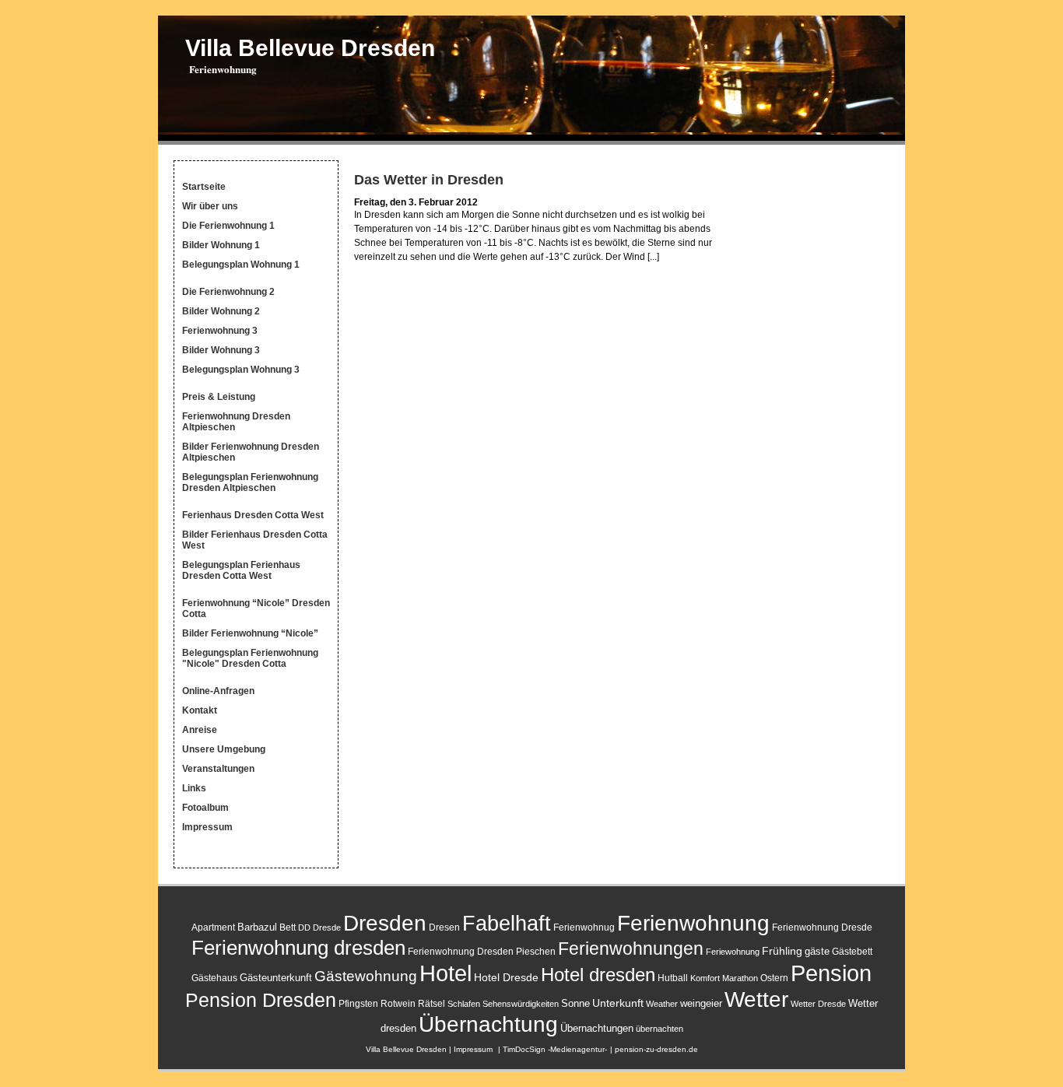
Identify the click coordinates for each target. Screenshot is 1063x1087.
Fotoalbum (205, 807)
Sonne (575, 1003)
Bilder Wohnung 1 (221, 245)
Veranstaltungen (218, 768)
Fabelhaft (506, 923)
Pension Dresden (260, 1000)
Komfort (705, 978)
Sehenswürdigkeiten (520, 1003)
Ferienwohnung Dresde (822, 927)
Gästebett (852, 951)
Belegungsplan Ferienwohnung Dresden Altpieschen (250, 482)
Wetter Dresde (818, 1003)
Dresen (444, 927)
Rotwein (398, 1003)
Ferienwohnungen (630, 948)
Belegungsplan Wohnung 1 (241, 264)
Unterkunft (618, 1003)
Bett (287, 927)
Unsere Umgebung (223, 749)
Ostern (774, 978)
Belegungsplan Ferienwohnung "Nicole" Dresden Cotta (250, 658)
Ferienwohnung (693, 923)
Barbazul (257, 927)
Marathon (740, 978)
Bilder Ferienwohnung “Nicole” (250, 633)
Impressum (207, 827)
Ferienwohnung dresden (298, 947)
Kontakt (199, 710)
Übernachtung (488, 1024)
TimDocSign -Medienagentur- (555, 1049)
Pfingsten (358, 1003)
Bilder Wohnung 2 (221, 311)
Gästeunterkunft (276, 978)
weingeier (701, 1003)
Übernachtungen (596, 1028)
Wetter (756, 999)
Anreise (199, 729)
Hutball (673, 978)
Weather (662, 1003)
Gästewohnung (365, 976)
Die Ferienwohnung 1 (228, 225)
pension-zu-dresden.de (656, 1049)
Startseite (204, 186)
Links (194, 788)
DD (304, 927)
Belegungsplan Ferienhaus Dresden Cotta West (241, 570)
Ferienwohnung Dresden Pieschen (482, 951)
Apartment (213, 927)
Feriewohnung (733, 951)
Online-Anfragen (218, 691)
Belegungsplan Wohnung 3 (241, 369)
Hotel (445, 973)
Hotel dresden (598, 974)
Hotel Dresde (506, 977)
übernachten (659, 1028)
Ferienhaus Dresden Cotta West (253, 515)
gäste (817, 951)
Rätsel (431, 1003)
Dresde (327, 927)
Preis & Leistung (218, 396)
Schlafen (463, 1003)
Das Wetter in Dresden (428, 180)
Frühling (782, 951)
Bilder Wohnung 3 (221, 350)
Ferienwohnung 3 (220, 330)
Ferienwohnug (584, 927)
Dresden (384, 922)
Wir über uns (210, 206)
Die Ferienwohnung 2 (228, 291)
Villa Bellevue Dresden (310, 48)
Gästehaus (214, 978)
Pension (831, 973)
